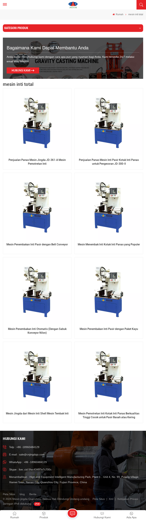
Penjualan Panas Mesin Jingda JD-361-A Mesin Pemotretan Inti (37, 161)
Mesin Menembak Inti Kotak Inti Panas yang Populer (109, 244)
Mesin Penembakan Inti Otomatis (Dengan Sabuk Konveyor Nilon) (37, 330)
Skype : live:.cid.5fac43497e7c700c (30, 469)
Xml (111, 498)
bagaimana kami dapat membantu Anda (47, 47)
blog (22, 494)
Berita (32, 494)
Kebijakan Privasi (127, 498)
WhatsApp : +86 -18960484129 (28, 462)
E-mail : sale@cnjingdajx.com (26, 454)
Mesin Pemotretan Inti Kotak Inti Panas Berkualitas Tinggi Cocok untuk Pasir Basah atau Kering (108, 415)
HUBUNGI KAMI (21, 70)
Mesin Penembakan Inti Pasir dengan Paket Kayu (109, 329)
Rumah (119, 14)
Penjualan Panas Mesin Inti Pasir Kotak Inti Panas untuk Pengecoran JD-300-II (109, 161)
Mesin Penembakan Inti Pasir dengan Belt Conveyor (37, 244)
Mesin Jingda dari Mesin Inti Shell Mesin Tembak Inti (37, 413)
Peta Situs (9, 494)
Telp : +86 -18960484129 (24, 447)
